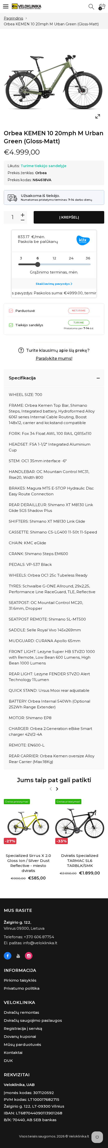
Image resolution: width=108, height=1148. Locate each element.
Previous (50, 789)
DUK (8, 1060)
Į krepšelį (69, 217)
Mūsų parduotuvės (22, 1044)
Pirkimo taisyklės (20, 980)
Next (56, 789)
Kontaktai (13, 1052)
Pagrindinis (13, 18)
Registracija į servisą (23, 1028)
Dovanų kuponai (20, 1036)
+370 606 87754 (39, 936)
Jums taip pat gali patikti (54, 780)
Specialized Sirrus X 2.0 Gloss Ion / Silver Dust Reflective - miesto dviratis (28, 863)
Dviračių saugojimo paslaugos (33, 1020)
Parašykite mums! (54, 358)
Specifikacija (22, 377)
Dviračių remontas (21, 1012)
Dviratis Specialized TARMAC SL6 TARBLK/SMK (79, 860)
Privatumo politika (21, 988)
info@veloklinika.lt (40, 942)
